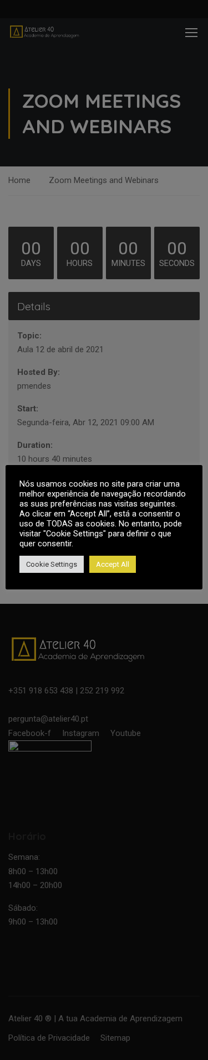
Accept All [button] (112, 564)
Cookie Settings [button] (51, 564)
